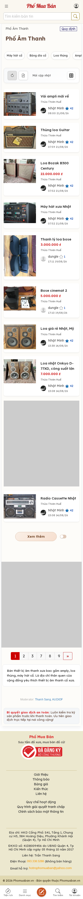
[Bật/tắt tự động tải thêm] (63, 536)
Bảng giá (41, 784)
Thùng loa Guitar (55, 130)
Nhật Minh (60, 108)
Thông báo (41, 779)
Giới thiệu (41, 774)
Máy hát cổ (14, 55)
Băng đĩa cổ (38, 55)
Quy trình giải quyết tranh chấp (41, 807)
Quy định (68, 29)
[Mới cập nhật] (12, 75)
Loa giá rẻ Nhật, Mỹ (57, 328)
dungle (56, 256)
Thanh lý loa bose (56, 239)
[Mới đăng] (23, 75)
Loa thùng (60, 55)
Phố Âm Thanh (17, 29)
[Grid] (71, 75)
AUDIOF (57, 699)
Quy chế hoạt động (41, 802)
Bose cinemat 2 (54, 290)
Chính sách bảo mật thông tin (41, 812)
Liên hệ (41, 794)
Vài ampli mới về (55, 96)
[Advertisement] (41, 443)
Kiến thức (41, 789)
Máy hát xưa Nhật (56, 206)
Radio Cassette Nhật (58, 498)
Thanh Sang (43, 699)
